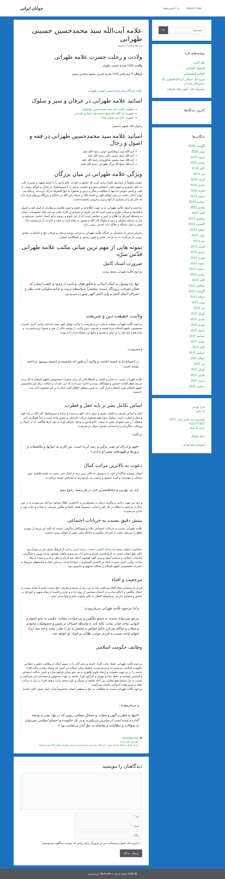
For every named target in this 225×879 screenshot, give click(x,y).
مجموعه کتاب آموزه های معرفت (186, 89)
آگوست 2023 (196, 224)
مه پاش (200, 411)
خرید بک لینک (197, 427)
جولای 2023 (197, 229)
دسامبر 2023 (197, 201)
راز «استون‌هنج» (171, 8)
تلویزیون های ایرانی (128, 741)
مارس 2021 (197, 375)
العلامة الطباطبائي (194, 73)
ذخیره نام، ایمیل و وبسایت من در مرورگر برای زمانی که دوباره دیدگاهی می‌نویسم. (90, 843)
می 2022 (199, 308)
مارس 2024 (197, 185)
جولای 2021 (197, 358)
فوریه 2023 (198, 257)
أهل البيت (199, 62)
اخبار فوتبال (198, 436)
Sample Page (193, 8)
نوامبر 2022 (197, 274)
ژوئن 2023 (198, 235)
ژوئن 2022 (198, 302)
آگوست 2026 (196, 145)
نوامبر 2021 (198, 341)
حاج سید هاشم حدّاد (113, 117)
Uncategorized (130, 737)
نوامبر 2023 (197, 207)
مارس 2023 (197, 252)
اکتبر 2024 (198, 168)
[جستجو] (163, 30)
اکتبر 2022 (198, 280)
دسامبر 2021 (197, 335)
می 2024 (199, 173)
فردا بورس (198, 406)
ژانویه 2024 (197, 196)
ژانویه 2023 (197, 263)
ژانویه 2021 (198, 380)
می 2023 (199, 240)
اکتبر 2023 (198, 213)
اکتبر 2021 (198, 347)
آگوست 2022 (196, 291)
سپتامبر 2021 (197, 352)
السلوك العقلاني (195, 68)
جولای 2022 (197, 296)
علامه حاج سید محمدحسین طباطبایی (103, 109)
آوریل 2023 (198, 246)
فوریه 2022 (198, 324)
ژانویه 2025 (197, 157)
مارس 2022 (197, 319)
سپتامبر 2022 (197, 285)
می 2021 (199, 363)
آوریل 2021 (198, 369)
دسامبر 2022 (197, 268)
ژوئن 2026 (198, 151)
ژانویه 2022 (197, 330)
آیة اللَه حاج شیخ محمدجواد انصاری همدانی (99, 113)
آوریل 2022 (198, 313)
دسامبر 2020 (197, 386)
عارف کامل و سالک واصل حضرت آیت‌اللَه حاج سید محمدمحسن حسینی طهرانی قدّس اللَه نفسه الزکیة (88, 745)
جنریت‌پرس (94, 873)
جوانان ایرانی (31, 8)
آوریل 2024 (198, 179)
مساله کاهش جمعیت (99, 549)
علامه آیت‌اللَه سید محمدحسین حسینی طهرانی (115, 90)
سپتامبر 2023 (196, 218)
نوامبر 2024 (197, 162)
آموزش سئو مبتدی (194, 444)
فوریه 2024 (198, 190)
